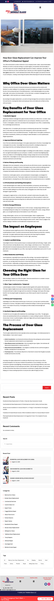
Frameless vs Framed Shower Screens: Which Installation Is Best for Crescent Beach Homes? (26, 412)
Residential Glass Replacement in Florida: (22, 459)
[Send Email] (52, 302)
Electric (40, 560)
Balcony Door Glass (10, 495)
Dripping (34, 560)
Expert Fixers (8, 508)
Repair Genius (8, 521)
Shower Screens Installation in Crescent (22, 478)
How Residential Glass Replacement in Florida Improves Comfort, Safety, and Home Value (25, 404)
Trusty (42, 563)
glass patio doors (9, 514)
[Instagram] (8, 1)
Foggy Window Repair (10, 511)
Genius (11, 563)
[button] (40, 7)
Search (47, 388)
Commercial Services (10, 501)
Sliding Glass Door (33, 563)
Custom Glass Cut (9, 504)
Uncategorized (9, 544)
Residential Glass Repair (11, 524)
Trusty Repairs (8, 537)
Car (28, 560)
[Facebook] (45, 584)
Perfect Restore (9, 517)
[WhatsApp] (52, 305)
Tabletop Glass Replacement (12, 534)
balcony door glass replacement (16, 560)
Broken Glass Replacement (12, 498)
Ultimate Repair (9, 540)
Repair (24, 563)
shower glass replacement (12, 527)
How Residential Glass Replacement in (21, 469)
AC (4, 560)
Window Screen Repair (11, 547)
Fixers (5, 563)
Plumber (18, 563)
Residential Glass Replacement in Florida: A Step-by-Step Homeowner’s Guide (22, 401)
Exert (46, 560)
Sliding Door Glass (10, 531)
